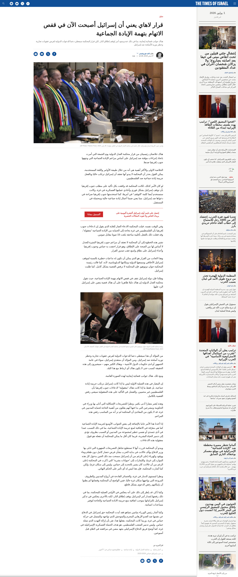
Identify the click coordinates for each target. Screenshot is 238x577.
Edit (133, 56)
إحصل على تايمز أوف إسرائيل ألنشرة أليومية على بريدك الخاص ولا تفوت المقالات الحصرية (137, 214)
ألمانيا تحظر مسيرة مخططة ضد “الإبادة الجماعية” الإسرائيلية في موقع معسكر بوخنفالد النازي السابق (219, 449)
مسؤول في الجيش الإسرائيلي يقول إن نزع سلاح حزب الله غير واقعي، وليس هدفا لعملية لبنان (220, 307)
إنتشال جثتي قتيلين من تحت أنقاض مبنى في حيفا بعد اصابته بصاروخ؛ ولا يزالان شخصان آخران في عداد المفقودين (218, 60)
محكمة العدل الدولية (142, 550)
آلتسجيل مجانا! (93, 214)
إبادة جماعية (128, 550)
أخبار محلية (157, 550)
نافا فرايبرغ (229, 131)
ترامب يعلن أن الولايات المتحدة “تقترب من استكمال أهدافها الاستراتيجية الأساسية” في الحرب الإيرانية (217, 355)
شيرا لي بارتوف (228, 458)
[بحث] (3, 3)
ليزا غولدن (230, 286)
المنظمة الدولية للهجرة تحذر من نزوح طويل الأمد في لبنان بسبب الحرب (219, 278)
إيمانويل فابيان (229, 72)
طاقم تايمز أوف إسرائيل (225, 363)
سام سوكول (229, 230)
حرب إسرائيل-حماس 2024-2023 (149, 553)
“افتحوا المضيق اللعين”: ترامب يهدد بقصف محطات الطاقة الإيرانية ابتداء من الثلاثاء (217, 124)
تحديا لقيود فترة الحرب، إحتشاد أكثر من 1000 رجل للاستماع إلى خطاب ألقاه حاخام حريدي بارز (218, 221)
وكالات (223, 131)
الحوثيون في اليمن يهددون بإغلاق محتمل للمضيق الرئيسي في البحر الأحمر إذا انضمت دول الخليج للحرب (217, 508)
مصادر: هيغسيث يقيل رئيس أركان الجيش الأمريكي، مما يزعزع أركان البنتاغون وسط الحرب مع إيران (221, 386)
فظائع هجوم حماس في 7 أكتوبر (109, 550)
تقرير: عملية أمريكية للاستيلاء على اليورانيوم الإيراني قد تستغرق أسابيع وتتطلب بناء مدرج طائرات (221, 407)
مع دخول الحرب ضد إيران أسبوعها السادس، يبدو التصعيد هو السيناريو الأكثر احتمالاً (222, 179)
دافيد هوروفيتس (144, 53)
